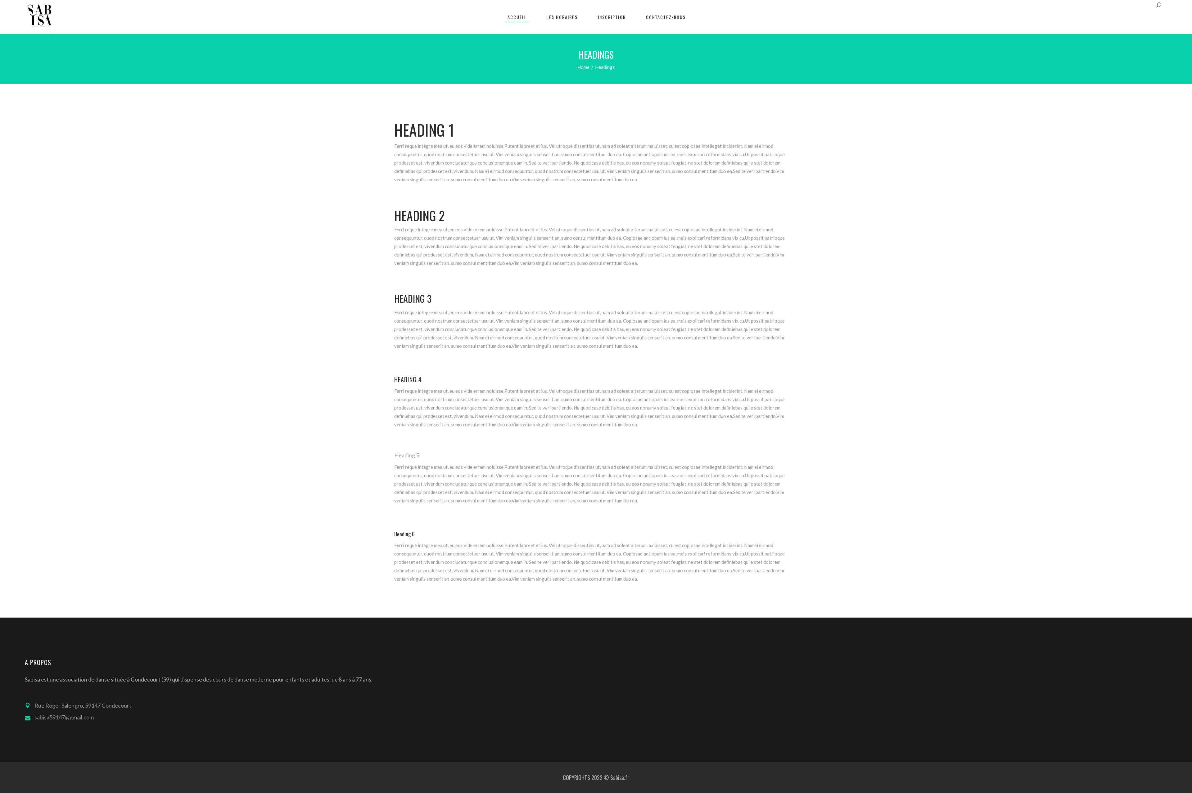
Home (583, 67)
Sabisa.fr (619, 777)
